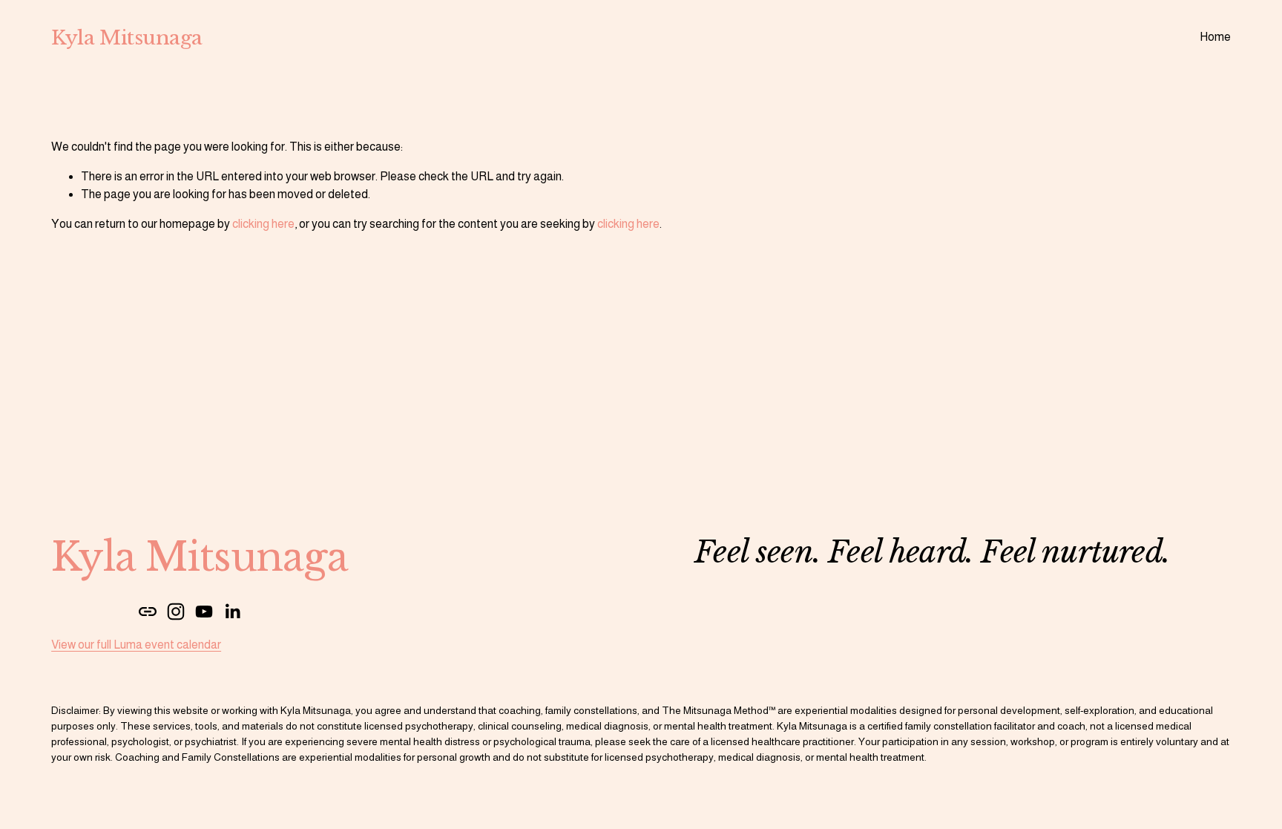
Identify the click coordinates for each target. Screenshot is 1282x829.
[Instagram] (176, 611)
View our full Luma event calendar (136, 644)
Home (1215, 36)
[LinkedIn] (232, 611)
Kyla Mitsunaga (127, 37)
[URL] (148, 611)
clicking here (263, 223)
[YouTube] (204, 611)
